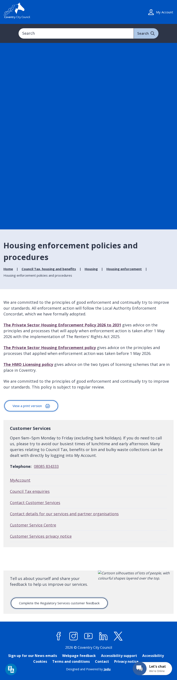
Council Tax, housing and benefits (49, 269)
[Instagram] (74, 636)
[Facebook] (59, 636)
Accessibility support (119, 655)
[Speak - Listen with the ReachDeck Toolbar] (11, 669)
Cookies (40, 661)
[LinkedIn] (103, 636)
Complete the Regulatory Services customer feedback (59, 603)
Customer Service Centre (33, 525)
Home (8, 269)
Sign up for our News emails (32, 655)
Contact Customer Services (35, 502)
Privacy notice (126, 661)
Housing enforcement (124, 269)
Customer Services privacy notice (41, 536)
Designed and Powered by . (88, 669)
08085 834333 (46, 466)
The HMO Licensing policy (28, 364)
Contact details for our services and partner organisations (64, 513)
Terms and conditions (71, 661)
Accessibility (153, 655)
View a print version (28, 406)
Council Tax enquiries (30, 491)
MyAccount (20, 480)
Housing (91, 269)
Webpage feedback (79, 655)
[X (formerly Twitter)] (118, 636)
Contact (102, 661)
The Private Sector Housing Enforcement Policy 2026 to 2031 (62, 324)
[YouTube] (88, 636)
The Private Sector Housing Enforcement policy (49, 347)
